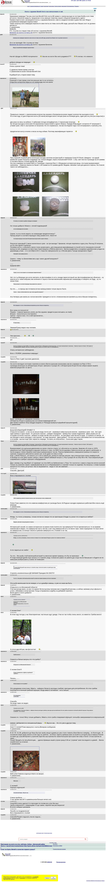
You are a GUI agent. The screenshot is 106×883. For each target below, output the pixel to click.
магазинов (64, 6)
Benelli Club (27, 1)
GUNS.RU (49, 862)
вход (28, 6)
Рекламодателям (61, 862)
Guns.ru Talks (27, 0)
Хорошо (47, 878)
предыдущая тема (48, 833)
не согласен (53, 878)
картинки (46, 6)
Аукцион (77, 6)
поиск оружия (58, 6)
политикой (22, 878)
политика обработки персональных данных (95, 880)
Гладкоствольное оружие (59, 849)
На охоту (55, 844)
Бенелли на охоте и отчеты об (21, 33)
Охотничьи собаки (57, 845)
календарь (51, 6)
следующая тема (39, 833)
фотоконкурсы (70, 6)
